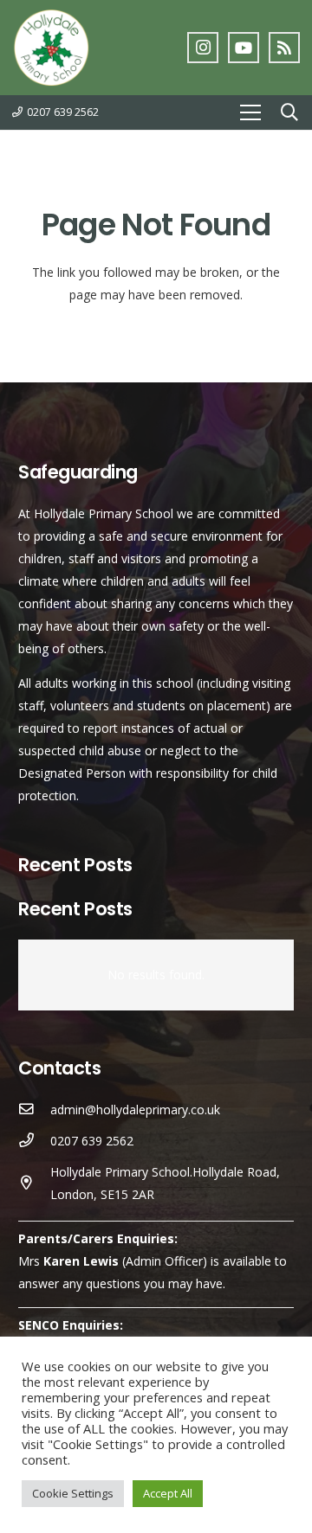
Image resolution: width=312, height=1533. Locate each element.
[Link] (51, 48)
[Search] (289, 112)
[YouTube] (243, 47)
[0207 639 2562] (34, 1141)
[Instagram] (202, 47)
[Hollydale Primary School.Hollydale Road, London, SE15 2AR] (34, 1183)
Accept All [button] (167, 1493)
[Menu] (250, 112)
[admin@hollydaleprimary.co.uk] (34, 1110)
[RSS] (284, 47)
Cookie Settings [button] (73, 1493)
